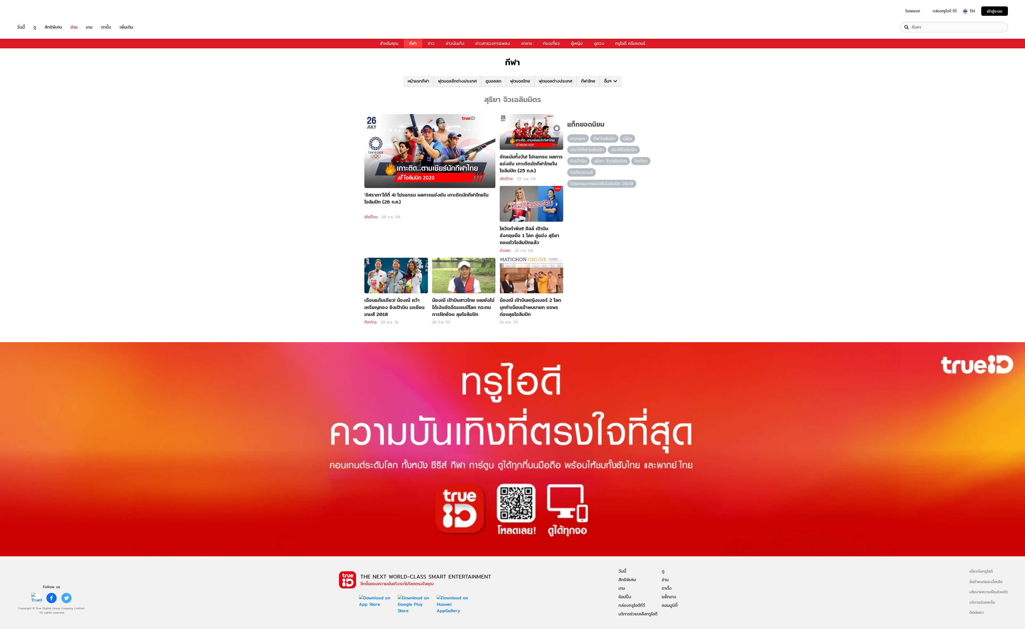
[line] (36, 598)
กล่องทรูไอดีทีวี (631, 605)
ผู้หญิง (577, 43)
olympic (578, 138)
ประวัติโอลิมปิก (624, 149)
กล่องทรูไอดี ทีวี (945, 11)
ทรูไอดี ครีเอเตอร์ (630, 43)
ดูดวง (599, 43)
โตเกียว (641, 161)
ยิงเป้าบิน (578, 161)
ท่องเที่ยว (551, 43)
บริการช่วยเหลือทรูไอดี (637, 614)
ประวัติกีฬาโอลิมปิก (587, 149)
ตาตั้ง (106, 27)
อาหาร (526, 43)
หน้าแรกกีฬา (418, 81)
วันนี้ (21, 27)
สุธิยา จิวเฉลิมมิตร (610, 161)
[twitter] (66, 598)
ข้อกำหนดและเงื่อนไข (985, 582)
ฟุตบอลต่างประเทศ (555, 81)
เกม (89, 27)
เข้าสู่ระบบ (994, 11)
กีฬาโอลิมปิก (604, 138)
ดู (34, 27)
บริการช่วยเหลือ (982, 602)
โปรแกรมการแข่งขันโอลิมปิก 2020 (601, 183)
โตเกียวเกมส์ (581, 172)
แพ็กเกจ (669, 596)
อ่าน (73, 27)
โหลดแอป (912, 11)
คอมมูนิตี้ (669, 605)
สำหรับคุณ (389, 43)
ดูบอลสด (493, 81)
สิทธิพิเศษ (53, 27)
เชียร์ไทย (370, 217)
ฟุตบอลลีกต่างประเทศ (457, 81)
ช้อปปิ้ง (624, 596)
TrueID (33, 11)
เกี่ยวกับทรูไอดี (981, 571)
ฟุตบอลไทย (520, 81)
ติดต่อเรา (976, 612)
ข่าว (431, 43)
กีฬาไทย (588, 81)
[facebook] (51, 598)
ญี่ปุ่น (627, 138)
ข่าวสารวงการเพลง (492, 43)
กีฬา (413, 43)
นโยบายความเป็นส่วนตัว (988, 592)
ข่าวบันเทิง (455, 43)
